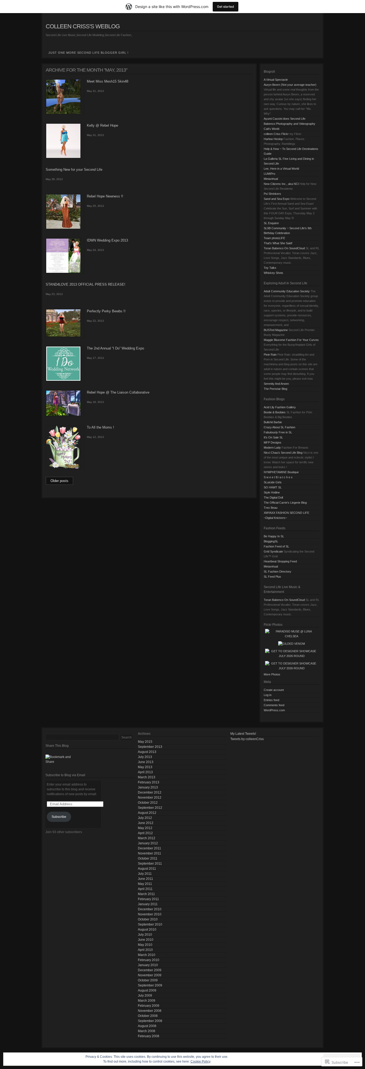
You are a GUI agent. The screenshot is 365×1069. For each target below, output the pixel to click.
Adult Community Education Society (287, 291)
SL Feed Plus (272, 576)
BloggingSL (271, 541)
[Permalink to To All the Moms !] (63, 468)
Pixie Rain (270, 354)
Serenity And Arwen (276, 383)
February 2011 (148, 899)
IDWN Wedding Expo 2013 (107, 240)
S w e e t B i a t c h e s (278, 477)
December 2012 (149, 792)
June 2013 (145, 762)
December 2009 (149, 970)
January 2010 (148, 965)
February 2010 (148, 960)
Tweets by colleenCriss (247, 739)
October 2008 (148, 1016)
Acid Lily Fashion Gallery (280, 407)
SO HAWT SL (273, 487)
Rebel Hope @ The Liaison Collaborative (118, 392)
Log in (267, 695)
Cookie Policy (201, 1061)
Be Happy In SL (274, 536)
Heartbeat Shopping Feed (280, 561)
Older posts (59, 481)
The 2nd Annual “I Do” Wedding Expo (115, 348)
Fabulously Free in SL (278, 432)
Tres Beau (270, 507)
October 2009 (148, 980)
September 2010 (150, 924)
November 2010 (149, 914)
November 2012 (149, 797)
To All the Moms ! (100, 427)
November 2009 (149, 975)
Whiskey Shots (273, 272)
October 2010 (148, 919)
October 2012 (148, 802)
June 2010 (145, 940)
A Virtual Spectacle (276, 79)
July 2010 (145, 934)
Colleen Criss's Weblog (83, 26)
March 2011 (146, 894)
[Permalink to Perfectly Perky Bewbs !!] (63, 336)
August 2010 (147, 929)
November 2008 (149, 1011)
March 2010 (146, 955)
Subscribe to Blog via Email (65, 775)
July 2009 (145, 995)
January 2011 (148, 904)
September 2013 (150, 747)
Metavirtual (271, 178)
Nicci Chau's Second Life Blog (283, 452)
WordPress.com (274, 710)
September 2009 (150, 985)
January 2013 (148, 787)
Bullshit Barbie (273, 422)
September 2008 (150, 1021)
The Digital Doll (273, 497)
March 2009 (146, 1000)
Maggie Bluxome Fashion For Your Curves (291, 339)
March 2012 (146, 838)
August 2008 (147, 1026)
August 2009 (147, 990)
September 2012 (150, 808)
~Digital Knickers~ (275, 517)
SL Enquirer (271, 223)
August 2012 (147, 813)
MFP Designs (272, 442)
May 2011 (145, 884)
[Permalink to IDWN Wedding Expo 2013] (63, 272)
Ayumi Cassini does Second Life (284, 118)
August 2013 (147, 752)
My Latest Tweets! (243, 734)
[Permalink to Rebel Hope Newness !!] (63, 228)
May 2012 (145, 828)
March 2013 (146, 777)
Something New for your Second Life (74, 170)
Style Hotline (272, 492)
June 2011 (145, 879)
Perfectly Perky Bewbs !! (106, 311)
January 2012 (148, 843)
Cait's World (271, 128)
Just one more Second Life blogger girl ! (88, 52)
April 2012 (145, 833)
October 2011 (147, 858)
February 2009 (148, 1006)
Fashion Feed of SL (276, 546)
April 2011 (145, 889)
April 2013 (145, 772)
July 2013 (145, 757)
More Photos (272, 674)
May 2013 (145, 767)
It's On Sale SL (273, 437)
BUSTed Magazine (276, 330)
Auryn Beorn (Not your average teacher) (290, 84)
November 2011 (149, 853)
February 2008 (148, 1036)
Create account (274, 689)
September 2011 (150, 863)
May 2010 (145, 945)
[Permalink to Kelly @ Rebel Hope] (63, 157)
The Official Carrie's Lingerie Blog (285, 502)
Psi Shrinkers (272, 193)
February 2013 (148, 782)
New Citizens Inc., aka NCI (281, 183)
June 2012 (145, 823)
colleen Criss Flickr (276, 133)
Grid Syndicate (273, 551)
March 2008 (146, 1031)
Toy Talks (270, 267)
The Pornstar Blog (275, 388)
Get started (225, 7)
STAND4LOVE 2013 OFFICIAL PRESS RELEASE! (85, 284)
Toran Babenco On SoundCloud (284, 248)
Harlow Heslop (273, 139)
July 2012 (145, 818)
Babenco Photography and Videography (289, 123)
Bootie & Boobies (275, 412)
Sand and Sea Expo (276, 198)
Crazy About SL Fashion (279, 427)
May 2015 (145, 742)
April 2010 (145, 950)
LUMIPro (269, 173)
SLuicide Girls (273, 482)
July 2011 (145, 874)
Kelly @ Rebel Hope (102, 125)
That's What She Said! (278, 243)
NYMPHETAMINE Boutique (281, 472)
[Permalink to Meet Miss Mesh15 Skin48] (63, 113)
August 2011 (147, 868)
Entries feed (271, 700)
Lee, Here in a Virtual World (281, 168)
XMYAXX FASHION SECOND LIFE (286, 512)
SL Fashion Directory (277, 571)
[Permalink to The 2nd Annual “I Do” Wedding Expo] (63, 380)
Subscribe (59, 817)
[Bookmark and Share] (90, 759)
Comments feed (274, 705)
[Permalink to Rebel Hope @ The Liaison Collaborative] (63, 415)
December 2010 (149, 909)
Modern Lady (272, 447)
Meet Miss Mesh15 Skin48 (107, 81)
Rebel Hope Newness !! (105, 196)
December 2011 (149, 848)
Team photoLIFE (274, 238)
